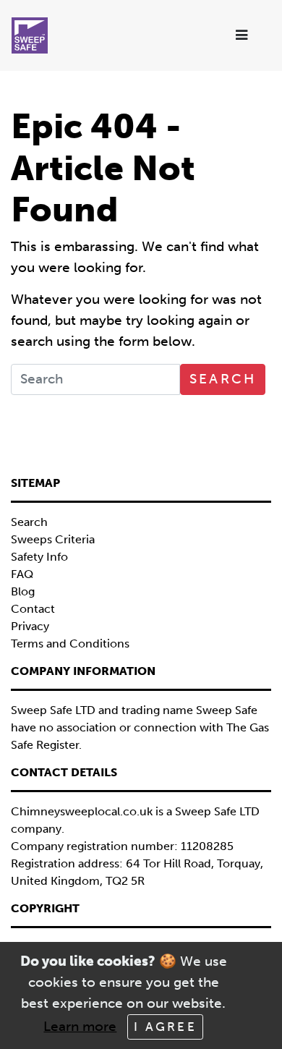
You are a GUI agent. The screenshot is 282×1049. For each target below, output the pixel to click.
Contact (33, 609)
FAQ (22, 574)
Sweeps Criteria (53, 539)
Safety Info (39, 557)
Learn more (79, 1026)
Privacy (30, 626)
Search (222, 378)
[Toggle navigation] (242, 35)
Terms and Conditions (70, 643)
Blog (23, 591)
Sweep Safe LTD (217, 811)
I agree (165, 1026)
